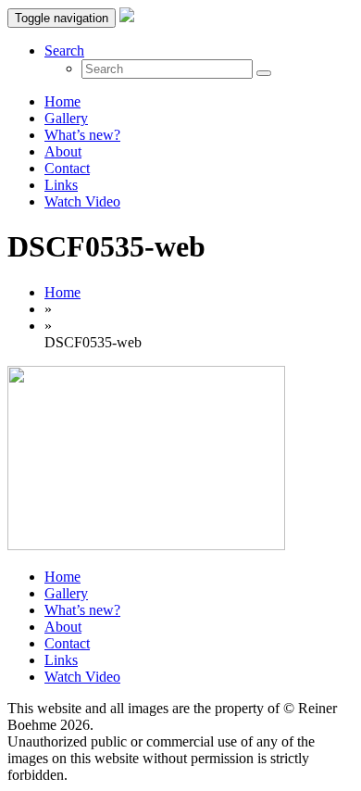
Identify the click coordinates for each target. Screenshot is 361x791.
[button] (64, 50)
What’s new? (82, 135)
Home (62, 101)
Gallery (66, 118)
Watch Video (82, 201)
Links (61, 185)
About (62, 151)
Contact (67, 168)
